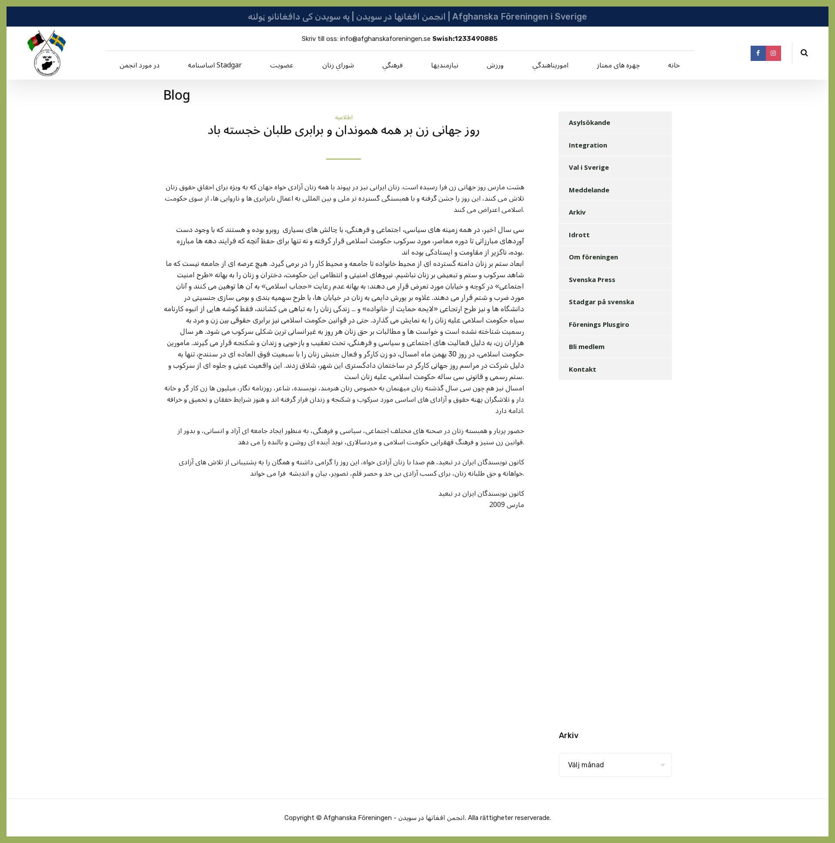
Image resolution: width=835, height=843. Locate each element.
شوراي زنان (338, 65)
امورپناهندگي (550, 65)
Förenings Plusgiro (599, 324)
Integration (588, 145)
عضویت (282, 65)
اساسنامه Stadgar (215, 65)
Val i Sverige (589, 167)
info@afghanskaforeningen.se (385, 39)
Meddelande (589, 189)
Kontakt (582, 369)
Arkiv (577, 212)
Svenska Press (592, 279)
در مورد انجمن (140, 65)
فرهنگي (392, 65)
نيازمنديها (444, 65)
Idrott (579, 234)
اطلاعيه (344, 117)
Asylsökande (589, 122)
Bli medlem (587, 346)
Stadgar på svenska (601, 301)
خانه (674, 65)
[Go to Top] (817, 823)
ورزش (495, 65)
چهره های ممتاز (618, 65)
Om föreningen (593, 256)
